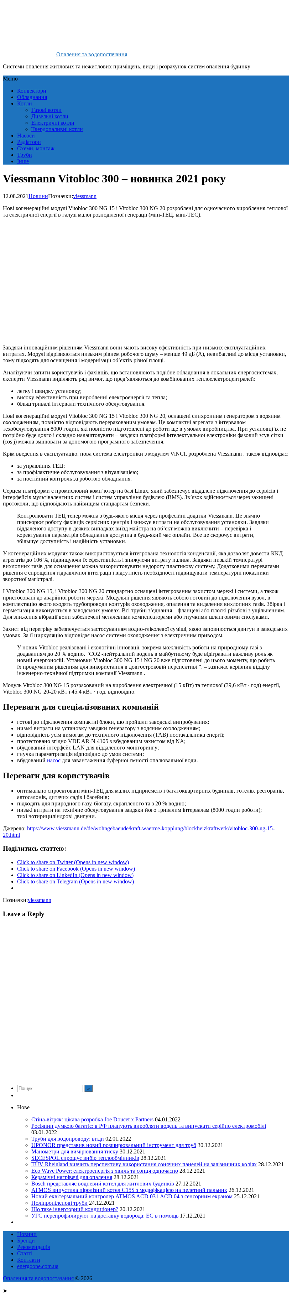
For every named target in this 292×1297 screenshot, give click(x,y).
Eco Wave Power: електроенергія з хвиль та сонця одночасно (104, 1171)
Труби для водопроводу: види (67, 1139)
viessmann (85, 196)
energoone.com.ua (37, 1266)
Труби (24, 155)
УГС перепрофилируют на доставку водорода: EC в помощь (104, 1216)
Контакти (28, 1260)
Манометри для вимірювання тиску (74, 1151)
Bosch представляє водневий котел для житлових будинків (102, 1184)
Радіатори (29, 142)
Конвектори (31, 91)
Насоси (26, 136)
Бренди (26, 1241)
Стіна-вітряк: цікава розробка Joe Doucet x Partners (92, 1119)
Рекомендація (33, 1247)
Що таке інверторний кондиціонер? (74, 1209)
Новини (38, 196)
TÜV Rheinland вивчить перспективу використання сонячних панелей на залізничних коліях (144, 1164)
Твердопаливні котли (57, 129)
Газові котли (46, 110)
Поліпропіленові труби (59, 1203)
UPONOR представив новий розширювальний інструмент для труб (113, 1145)
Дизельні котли (49, 116)
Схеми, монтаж (35, 148)
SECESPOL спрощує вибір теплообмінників (85, 1158)
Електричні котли (52, 123)
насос (54, 760)
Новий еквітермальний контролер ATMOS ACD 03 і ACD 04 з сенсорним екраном (132, 1196)
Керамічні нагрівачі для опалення (71, 1177)
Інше (23, 161)
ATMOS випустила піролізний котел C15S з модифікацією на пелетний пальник (129, 1190)
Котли (24, 103)
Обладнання (32, 97)
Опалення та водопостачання (91, 54)
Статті (24, 1253)
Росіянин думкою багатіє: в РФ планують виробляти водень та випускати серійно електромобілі (148, 1126)
